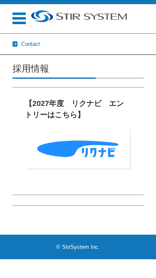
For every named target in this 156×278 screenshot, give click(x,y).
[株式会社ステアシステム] (79, 16)
